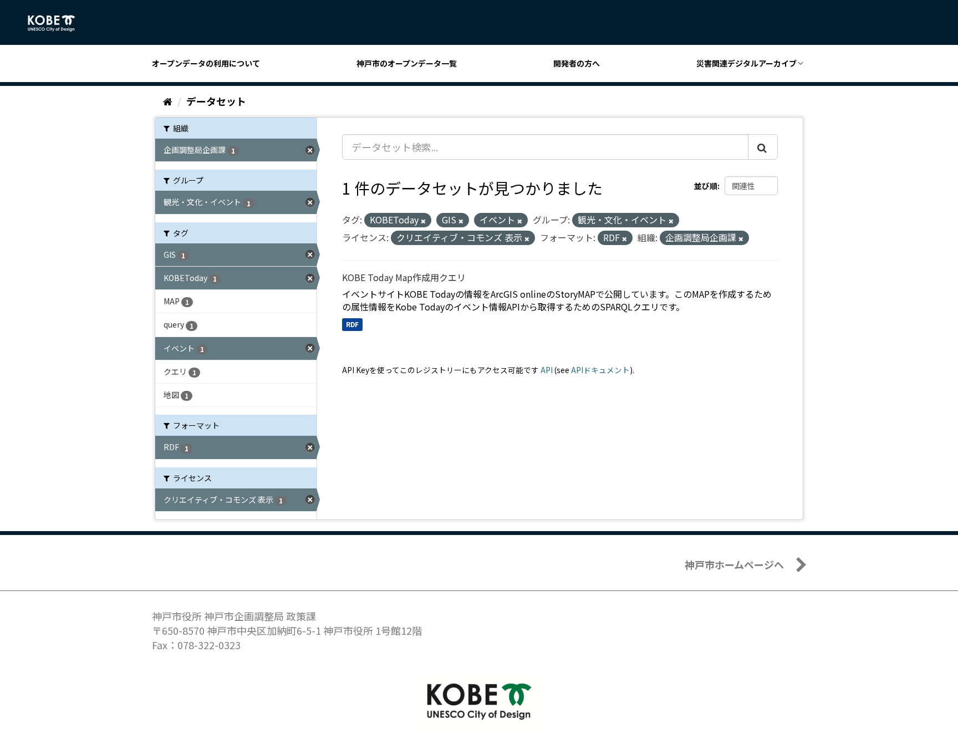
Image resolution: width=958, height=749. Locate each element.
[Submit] (763, 147)
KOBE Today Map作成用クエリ (404, 277)
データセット (216, 101)
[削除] (423, 220)
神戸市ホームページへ (734, 564)
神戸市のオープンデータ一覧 (406, 63)
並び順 (705, 185)
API (547, 369)
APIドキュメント (600, 369)
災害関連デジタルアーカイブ (746, 63)
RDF (352, 324)
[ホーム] (167, 101)
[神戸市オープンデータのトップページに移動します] (57, 23)
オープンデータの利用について (206, 63)
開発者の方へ (576, 63)
